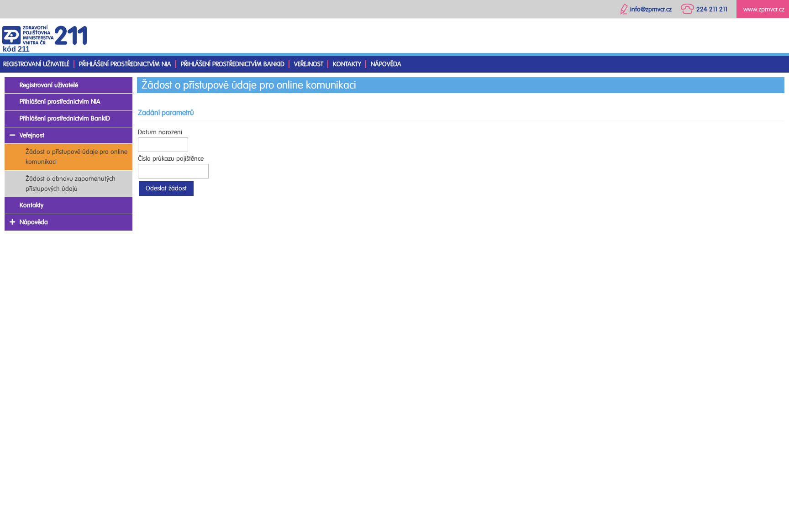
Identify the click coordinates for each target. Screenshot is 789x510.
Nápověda (386, 64)
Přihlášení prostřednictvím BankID (232, 64)
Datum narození (160, 132)
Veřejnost (308, 64)
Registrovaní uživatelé (36, 64)
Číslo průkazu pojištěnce (171, 159)
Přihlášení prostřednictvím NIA (125, 64)
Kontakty (347, 64)
